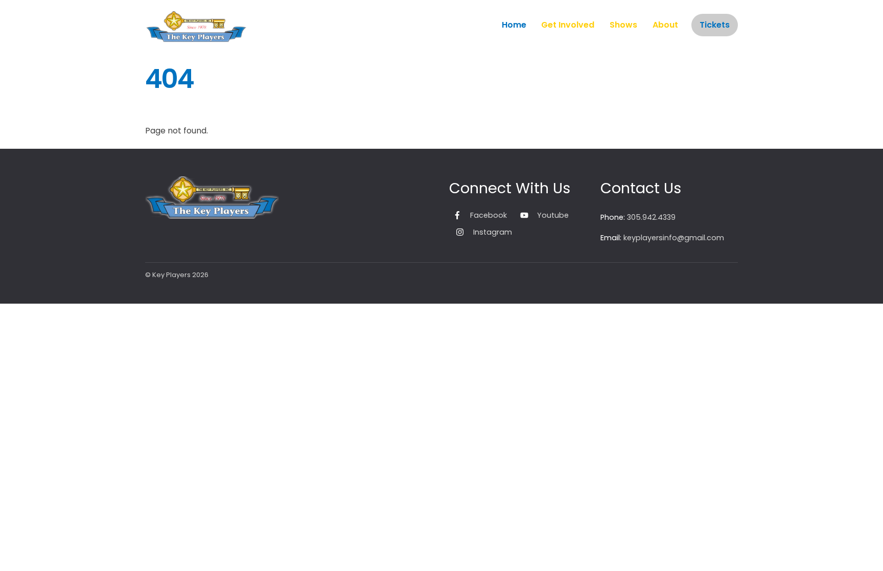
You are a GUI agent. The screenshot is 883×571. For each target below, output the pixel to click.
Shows (623, 25)
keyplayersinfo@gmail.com (673, 238)
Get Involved (567, 25)
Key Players (171, 275)
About (665, 25)
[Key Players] (196, 36)
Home (514, 25)
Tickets (715, 25)
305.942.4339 (651, 217)
